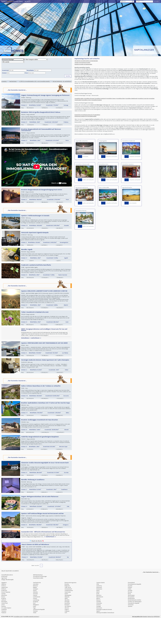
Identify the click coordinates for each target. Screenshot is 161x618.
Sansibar (98, 602)
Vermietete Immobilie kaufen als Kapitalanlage (86, 61)
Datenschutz (151, 616)
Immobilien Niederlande (131, 98)
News (21, 1)
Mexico (98, 598)
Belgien (35, 587)
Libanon (35, 595)
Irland (98, 590)
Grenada (35, 594)
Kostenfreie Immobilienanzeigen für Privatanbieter (87, 115)
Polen (34, 606)
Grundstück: (5, 70)
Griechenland (68, 589)
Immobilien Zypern (86, 100)
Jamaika (130, 590)
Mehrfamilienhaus (38, 575)
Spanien (130, 606)
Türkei (34, 613)
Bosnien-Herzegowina (70, 583)
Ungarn (67, 609)
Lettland (3, 600)
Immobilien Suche (18, 616)
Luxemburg (36, 600)
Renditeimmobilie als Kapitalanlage (83, 64)
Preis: (26, 73)
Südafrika (4, 609)
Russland (67, 605)
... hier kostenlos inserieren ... (17, 90)
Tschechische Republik (39, 609)
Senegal (98, 606)
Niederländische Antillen (134, 600)
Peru (34, 603)
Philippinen (36, 605)
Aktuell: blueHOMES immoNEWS (10, 571)
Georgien (35, 589)
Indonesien (99, 589)
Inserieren (10, 1)
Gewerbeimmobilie (38, 578)
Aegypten (4, 583)
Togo (34, 608)
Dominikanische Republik (134, 584)
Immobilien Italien (79, 98)
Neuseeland (131, 597)
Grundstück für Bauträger (40, 576)
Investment (4, 576)
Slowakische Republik (133, 603)
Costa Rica (99, 586)
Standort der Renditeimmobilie (82, 63)
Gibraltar (35, 592)
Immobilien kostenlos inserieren (31, 616)
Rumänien (67, 603)
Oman (3, 605)
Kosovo (3, 597)
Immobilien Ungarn (111, 98)
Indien (66, 594)
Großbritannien (69, 590)
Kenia (129, 594)
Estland (130, 587)
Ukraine (67, 608)
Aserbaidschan (37, 583)
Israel (97, 594)
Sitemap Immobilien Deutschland (105, 613)
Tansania (3, 611)
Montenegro (131, 595)
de (25, 1)
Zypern (98, 611)
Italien (129, 589)
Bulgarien (67, 586)
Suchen (3, 1)
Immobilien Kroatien (96, 100)
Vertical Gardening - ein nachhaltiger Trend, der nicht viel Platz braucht (38, 81)
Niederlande (131, 598)
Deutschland (131, 583)
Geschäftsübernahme (7, 575)
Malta (66, 598)
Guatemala (68, 592)
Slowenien (131, 605)
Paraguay (35, 602)
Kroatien (3, 598)
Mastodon (145, 616)
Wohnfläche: (30, 70)
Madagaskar (68, 595)
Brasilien (67, 584)
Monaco (98, 600)
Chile (97, 584)
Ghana (35, 590)
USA (66, 613)
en (28, 1)
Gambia (3, 594)
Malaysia (67, 597)
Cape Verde (68, 587)
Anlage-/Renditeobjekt (7, 580)
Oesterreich (4, 603)
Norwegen (4, 602)
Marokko (67, 600)
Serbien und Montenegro (134, 602)
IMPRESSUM (157, 616)
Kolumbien (4, 595)
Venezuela (99, 608)
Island (98, 592)
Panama (3, 606)
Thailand (3, 613)
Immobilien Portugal (89, 98)
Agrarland (4, 578)
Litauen (35, 598)
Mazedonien (99, 597)
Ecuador (130, 586)
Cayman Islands (100, 583)
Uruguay (67, 611)
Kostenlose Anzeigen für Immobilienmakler (85, 116)
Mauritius (98, 595)
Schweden (99, 603)
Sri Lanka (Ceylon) (6, 608)
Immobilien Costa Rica (143, 98)
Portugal (67, 602)
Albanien (3, 584)
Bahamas (35, 586)
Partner (16, 1)
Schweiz (98, 605)
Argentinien (4, 587)
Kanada (130, 592)
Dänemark (99, 587)
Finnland (3, 589)
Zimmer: (4, 73)
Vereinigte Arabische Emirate (104, 609)
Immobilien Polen (120, 98)
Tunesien (35, 611)
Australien (35, 584)
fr (30, 1)
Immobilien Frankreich (100, 98)
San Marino (68, 606)
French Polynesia (5, 592)
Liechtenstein (36, 597)
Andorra (3, 586)
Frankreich (4, 590)
